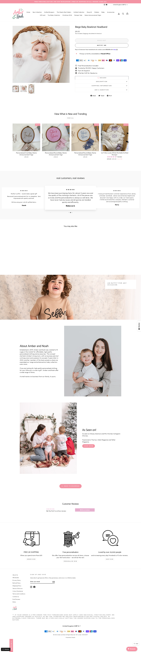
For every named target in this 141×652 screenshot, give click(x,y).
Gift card (42, 15)
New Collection (37, 12)
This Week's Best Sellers (64, 12)
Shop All (89, 12)
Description (101, 81)
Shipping (85, 33)
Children (96, 12)
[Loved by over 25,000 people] (109, 539)
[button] (112, 157)
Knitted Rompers (49, 12)
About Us (15, 575)
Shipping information (102, 85)
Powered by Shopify (70, 637)
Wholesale (16, 577)
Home (28, 12)
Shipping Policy (17, 586)
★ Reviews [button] (11, 645)
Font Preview (16, 599)
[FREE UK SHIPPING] (31, 539)
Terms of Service (17, 588)
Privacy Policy (17, 580)
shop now (110, 559)
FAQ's (14, 602)
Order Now (31, 559)
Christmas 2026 (67, 15)
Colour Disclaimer (18, 591)
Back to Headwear (71, 486)
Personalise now (70, 561)
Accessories (110, 12)
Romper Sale (78, 15)
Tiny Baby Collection (54, 15)
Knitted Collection (79, 12)
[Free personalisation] (70, 539)
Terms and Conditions (19, 594)
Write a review (85, 510)
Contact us (16, 596)
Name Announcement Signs (93, 15)
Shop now (88, 446)
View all (70, 118)
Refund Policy (17, 583)
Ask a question (102, 90)
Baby (103, 12)
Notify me (101, 45)
